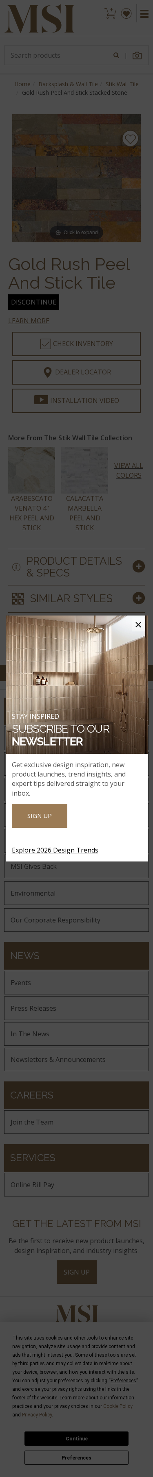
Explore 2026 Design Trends (55, 850)
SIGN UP (39, 815)
